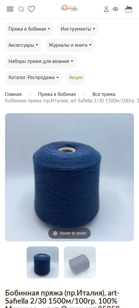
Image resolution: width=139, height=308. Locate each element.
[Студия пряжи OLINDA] (69, 9)
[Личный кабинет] (108, 9)
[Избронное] (31, 9)
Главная (13, 94)
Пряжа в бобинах (57, 94)
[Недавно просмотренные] (119, 9)
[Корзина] (128, 9)
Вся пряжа (103, 94)
